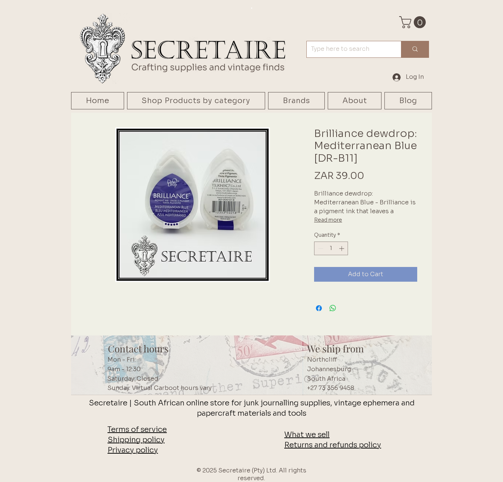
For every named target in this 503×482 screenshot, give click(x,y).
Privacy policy (133, 450)
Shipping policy (136, 439)
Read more (328, 220)
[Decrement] (319, 248)
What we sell (307, 434)
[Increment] (342, 248)
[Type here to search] (415, 49)
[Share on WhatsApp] (332, 308)
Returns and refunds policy (332, 445)
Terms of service (137, 429)
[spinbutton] (331, 248)
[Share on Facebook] (318, 308)
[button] (414, 22)
